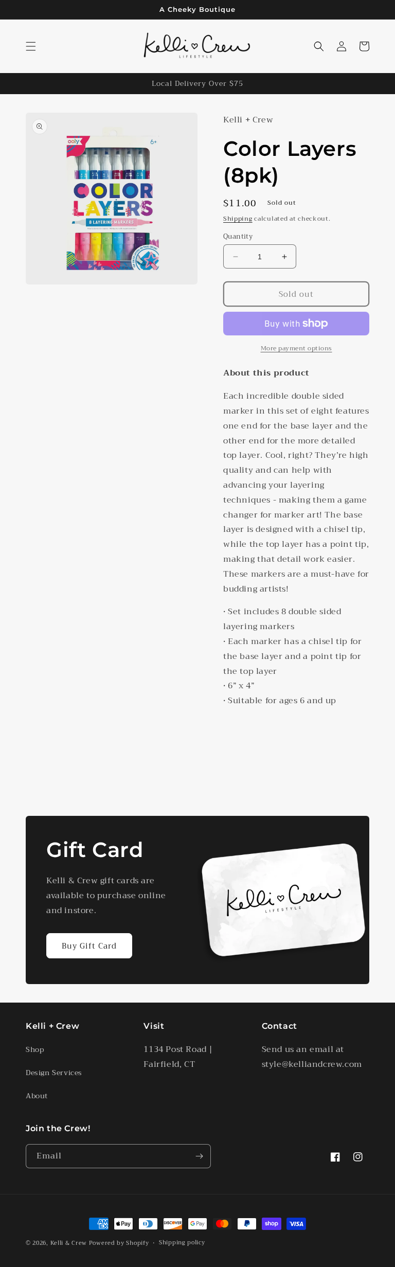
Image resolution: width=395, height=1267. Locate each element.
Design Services (54, 1072)
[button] (31, 46)
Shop (35, 1049)
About (37, 1096)
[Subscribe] (199, 1156)
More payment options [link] (296, 348)
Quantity (238, 236)
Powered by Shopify (119, 1243)
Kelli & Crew (68, 1243)
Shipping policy (182, 1242)
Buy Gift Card (89, 946)
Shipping (238, 218)
